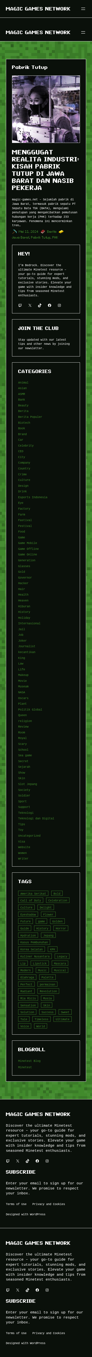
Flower (48, 914)
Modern (25, 970)
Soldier (24, 795)
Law (20, 663)
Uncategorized (29, 835)
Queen (22, 715)
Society (24, 790)
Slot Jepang (27, 784)
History (24, 612)
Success (47, 1012)
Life (21, 669)
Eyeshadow (28, 914)
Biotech (24, 422)
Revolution (48, 991)
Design (23, 485)
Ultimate (62, 1019)
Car (20, 439)
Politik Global (30, 709)
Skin (21, 778)
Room (21, 732)
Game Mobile (27, 543)
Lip (23, 963)
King (21, 658)
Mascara (60, 963)
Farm (21, 514)
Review (23, 726)
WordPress (37, 1214)
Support (24, 807)
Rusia (47, 998)
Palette (47, 977)
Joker (22, 640)
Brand (22, 434)
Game (21, 537)
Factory (24, 508)
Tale (23, 1019)
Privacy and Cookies (48, 1204)
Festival (25, 526)
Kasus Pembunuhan (34, 942)
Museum (23, 686)
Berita (52, 232)
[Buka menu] (83, 9)
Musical (60, 970)
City (21, 457)
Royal (22, 738)
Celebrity (26, 445)
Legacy (62, 956)
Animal (23, 382)
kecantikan (26, 652)
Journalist (26, 646)
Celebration (57, 900)
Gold (21, 571)
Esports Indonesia (32, 497)
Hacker (23, 583)
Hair (21, 589)
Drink (22, 491)
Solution (27, 1012)
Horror (61, 928)
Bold (56, 893)
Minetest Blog (29, 1061)
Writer (23, 858)
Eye (20, 503)
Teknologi (26, 812)
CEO (20, 451)
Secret (23, 761)
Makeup (23, 675)
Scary (22, 744)
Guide (24, 928)
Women (22, 853)
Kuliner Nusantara (35, 956)
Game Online (27, 554)
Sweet (65, 1012)
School (23, 749)
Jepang (48, 935)
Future (25, 921)
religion (25, 721)
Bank (21, 399)
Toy (20, 830)
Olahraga (27, 977)
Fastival (25, 520)
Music (42, 970)
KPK (52, 949)
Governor (25, 577)
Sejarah (24, 766)
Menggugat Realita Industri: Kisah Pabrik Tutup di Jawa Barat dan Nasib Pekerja (45, 170)
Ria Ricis (28, 998)
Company (24, 462)
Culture (24, 480)
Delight (46, 907)
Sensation (28, 1005)
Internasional (29, 623)
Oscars (23, 698)
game (41, 921)
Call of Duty (30, 900)
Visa (21, 841)
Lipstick (40, 963)
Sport (22, 801)
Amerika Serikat (33, 893)
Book (21, 428)
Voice (24, 1026)
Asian (22, 388)
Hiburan (24, 606)
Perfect (26, 984)
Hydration (28, 935)
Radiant (26, 991)
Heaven (23, 600)
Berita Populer (30, 417)
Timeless (41, 1019)
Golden (57, 921)
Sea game (25, 755)
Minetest (25, 1067)
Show (21, 772)
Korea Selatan (31, 949)
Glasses (24, 566)
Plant (22, 703)
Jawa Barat (20, 237)
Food (21, 531)
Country (24, 468)
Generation (26, 560)
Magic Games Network (38, 8)
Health (23, 594)
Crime (22, 474)
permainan (47, 984)
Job (20, 634)
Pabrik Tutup (41, 237)
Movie (22, 681)
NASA (21, 692)
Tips (21, 824)
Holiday (24, 617)
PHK (55, 237)
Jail (21, 629)
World (40, 1026)
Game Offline (28, 549)
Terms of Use (16, 1204)
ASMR (21, 394)
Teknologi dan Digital (36, 818)
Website (24, 847)
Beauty (23, 405)
